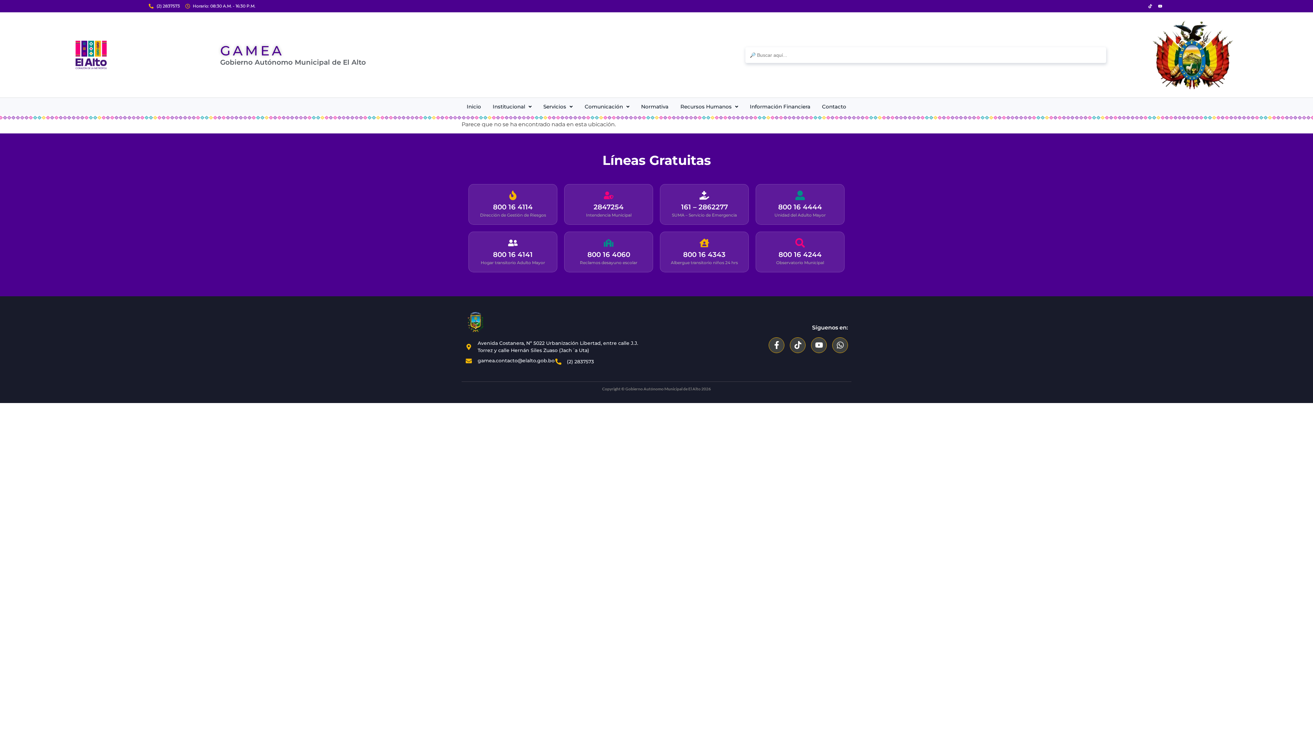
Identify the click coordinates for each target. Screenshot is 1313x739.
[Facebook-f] (776, 345)
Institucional (509, 106)
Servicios (554, 106)
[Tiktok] (1150, 6)
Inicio (474, 106)
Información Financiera (780, 106)
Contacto (834, 106)
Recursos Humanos (706, 106)
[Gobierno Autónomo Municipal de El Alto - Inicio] (91, 55)
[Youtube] (1160, 6)
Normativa (654, 106)
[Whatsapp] (840, 345)
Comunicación (604, 106)
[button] (512, 106)
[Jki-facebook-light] (1140, 6)
